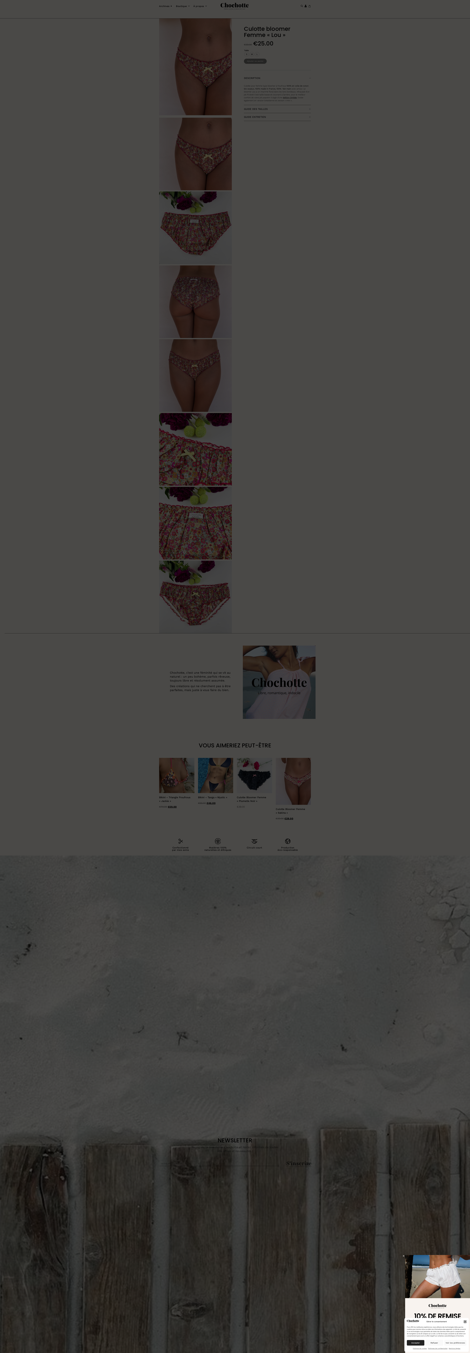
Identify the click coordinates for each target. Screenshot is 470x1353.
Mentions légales (454, 1348)
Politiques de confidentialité (437, 1348)
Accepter (415, 1343)
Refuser (434, 1343)
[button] (465, 1321)
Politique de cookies (420, 1348)
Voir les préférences (455, 1343)
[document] (235, 676)
